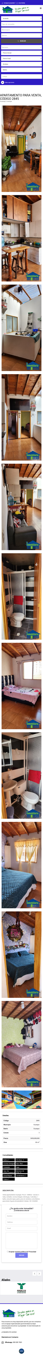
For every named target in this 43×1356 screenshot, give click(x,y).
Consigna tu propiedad (9, 3)
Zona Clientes (21, 3)
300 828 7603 (13, 1342)
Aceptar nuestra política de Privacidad (22, 1252)
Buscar (23, 41)
